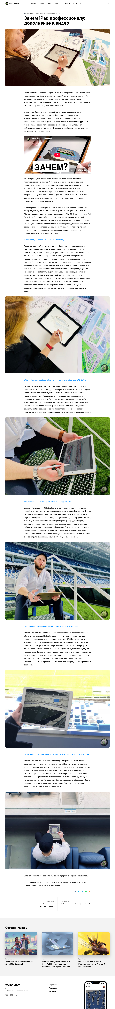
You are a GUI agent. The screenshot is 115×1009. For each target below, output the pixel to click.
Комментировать (52, 13)
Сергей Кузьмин (30, 13)
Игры (7, 959)
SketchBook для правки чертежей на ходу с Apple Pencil (47, 501)
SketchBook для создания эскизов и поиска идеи (45, 240)
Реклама (52, 991)
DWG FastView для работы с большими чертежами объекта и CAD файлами (56, 380)
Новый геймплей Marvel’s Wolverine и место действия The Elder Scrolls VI (92, 964)
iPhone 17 (58, 3)
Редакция (53, 988)
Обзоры (49, 3)
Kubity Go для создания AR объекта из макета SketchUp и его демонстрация (56, 754)
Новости (33, 3)
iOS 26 (75, 3)
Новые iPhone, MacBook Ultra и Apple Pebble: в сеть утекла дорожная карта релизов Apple (56, 964)
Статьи (42, 3)
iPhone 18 (67, 3)
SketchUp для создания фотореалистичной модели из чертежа (51, 626)
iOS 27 (82, 3)
